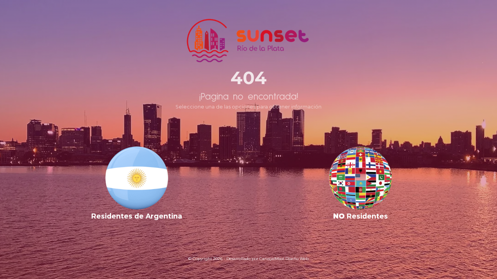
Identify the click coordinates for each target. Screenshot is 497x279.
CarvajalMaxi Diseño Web (284, 258)
